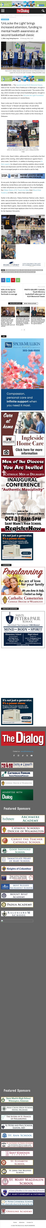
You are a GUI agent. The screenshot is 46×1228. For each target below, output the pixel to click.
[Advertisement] (23, 673)
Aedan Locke (9, 270)
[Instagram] (19, 756)
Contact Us (30, 1222)
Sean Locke (20, 272)
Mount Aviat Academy (36, 270)
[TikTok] (23, 756)
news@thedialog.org (27, 751)
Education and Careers (7, 316)
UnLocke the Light (30, 272)
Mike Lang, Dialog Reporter (11, 38)
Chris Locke (26, 270)
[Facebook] (3, 280)
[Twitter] (8, 280)
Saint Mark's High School (9, 272)
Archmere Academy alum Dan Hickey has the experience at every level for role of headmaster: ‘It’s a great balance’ (38, 320)
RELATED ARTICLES (15, 303)
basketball (18, 270)
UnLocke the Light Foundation (33, 95)
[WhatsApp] (18, 280)
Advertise (21, 1222)
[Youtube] (32, 756)
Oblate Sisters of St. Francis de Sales (16, 190)
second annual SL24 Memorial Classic (29, 85)
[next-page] (24, 330)
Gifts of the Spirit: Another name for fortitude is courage (9, 291)
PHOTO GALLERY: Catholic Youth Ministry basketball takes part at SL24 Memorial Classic (34, 292)
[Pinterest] (13, 280)
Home (2, 15)
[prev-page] (22, 330)
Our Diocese (9, 15)
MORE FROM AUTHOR (30, 303)
